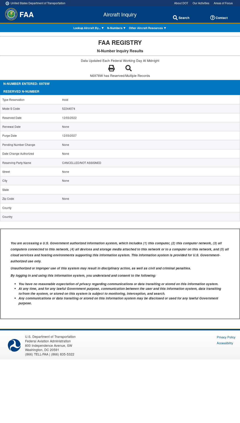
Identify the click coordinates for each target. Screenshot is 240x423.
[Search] (175, 17)
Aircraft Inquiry (120, 14)
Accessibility (225, 343)
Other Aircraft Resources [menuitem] (146, 28)
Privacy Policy (226, 337)
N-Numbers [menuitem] (115, 28)
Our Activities (201, 3)
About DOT (181, 3)
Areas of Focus (223, 3)
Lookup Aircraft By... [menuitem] (87, 28)
